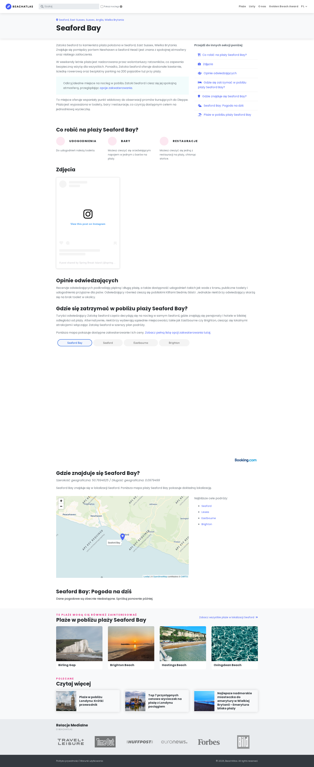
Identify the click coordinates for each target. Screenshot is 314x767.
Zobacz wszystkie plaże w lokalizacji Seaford (226, 617)
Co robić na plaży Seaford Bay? (224, 55)
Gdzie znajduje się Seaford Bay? (224, 96)
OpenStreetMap (160, 576)
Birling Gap (67, 665)
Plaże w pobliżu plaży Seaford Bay (227, 115)
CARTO (184, 576)
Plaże (242, 6)
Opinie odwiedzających (220, 73)
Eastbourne (141, 342)
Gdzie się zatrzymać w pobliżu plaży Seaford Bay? (222, 84)
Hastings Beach (174, 665)
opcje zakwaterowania (116, 88)
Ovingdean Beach (227, 665)
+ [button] (61, 501)
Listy (252, 6)
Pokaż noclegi (111, 6)
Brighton (174, 342)
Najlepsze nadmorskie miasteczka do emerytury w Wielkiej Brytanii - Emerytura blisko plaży (234, 700)
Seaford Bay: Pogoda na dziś (223, 105)
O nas (262, 6)
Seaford (108, 342)
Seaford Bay (74, 342)
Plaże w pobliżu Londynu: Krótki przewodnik (91, 701)
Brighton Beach (122, 665)
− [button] (61, 506)
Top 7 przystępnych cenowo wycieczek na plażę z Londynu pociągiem (165, 701)
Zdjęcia (207, 64)
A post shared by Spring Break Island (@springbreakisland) (93, 262)
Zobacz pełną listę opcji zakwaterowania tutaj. (178, 332)
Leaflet (147, 576)
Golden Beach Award (283, 6)
